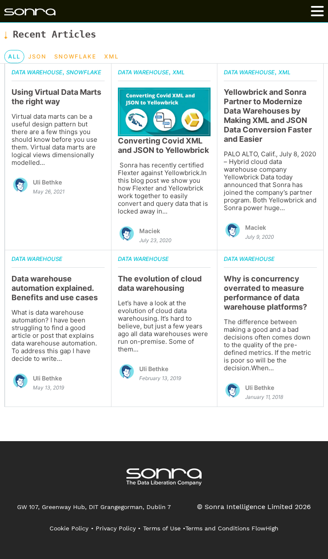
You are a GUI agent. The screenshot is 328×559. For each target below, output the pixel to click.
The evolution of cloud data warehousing (160, 283)
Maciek (149, 230)
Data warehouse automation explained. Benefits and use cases (55, 288)
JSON (37, 56)
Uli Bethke (47, 182)
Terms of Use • (164, 528)
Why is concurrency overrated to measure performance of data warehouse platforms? (265, 292)
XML (111, 56)
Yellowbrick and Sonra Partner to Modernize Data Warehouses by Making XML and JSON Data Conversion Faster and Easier (268, 115)
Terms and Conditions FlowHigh (231, 528)
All (14, 56)
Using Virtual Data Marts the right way (56, 97)
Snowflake (75, 56)
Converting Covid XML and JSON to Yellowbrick (163, 145)
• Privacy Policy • (116, 528)
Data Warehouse (37, 72)
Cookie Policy (69, 528)
